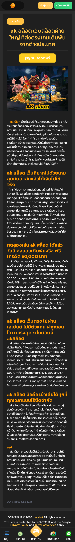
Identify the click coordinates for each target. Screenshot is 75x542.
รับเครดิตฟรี (40, 58)
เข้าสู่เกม (36, 539)
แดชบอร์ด (53, 539)
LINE (69, 539)
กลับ (17, 22)
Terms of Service (45, 525)
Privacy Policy (19, 525)
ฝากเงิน (20, 539)
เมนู (6, 539)
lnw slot (38, 517)
